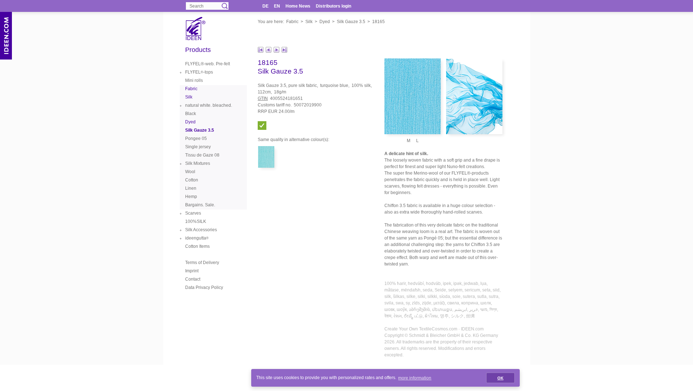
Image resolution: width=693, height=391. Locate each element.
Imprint (192, 270)
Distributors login (333, 6)
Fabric (292, 21)
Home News (298, 6)
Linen (190, 188)
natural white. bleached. (208, 105)
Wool (190, 171)
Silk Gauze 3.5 (351, 21)
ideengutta (197, 238)
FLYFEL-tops (199, 72)
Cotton (191, 180)
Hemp (191, 196)
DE (265, 6)
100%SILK (195, 221)
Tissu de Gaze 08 (202, 155)
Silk (309, 21)
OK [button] (500, 378)
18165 (378, 21)
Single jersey (198, 146)
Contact (192, 279)
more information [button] (414, 378)
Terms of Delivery (202, 262)
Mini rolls (194, 80)
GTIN (263, 98)
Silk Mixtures (197, 163)
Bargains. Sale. (200, 204)
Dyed (324, 21)
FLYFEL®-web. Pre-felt (207, 63)
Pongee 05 (196, 138)
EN (277, 6)
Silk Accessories (201, 229)
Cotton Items (197, 246)
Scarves (193, 213)
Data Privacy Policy (204, 287)
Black (190, 113)
